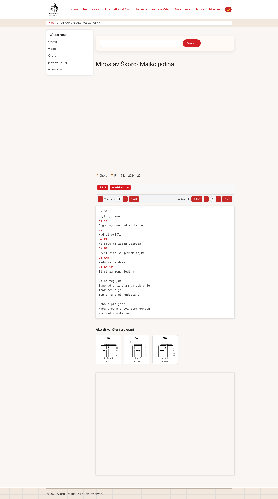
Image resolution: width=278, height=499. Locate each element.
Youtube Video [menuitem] (161, 9)
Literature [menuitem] (141, 9)
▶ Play (196, 198)
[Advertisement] (165, 121)
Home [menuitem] (74, 9)
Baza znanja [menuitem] (182, 9)
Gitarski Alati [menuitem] (122, 9)
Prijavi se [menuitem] (214, 9)
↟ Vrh (227, 198)
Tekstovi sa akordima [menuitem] (96, 9)
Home (50, 23)
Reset (134, 198)
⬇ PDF (103, 187)
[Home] (54, 9)
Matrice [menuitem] (199, 9)
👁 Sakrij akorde (120, 187)
